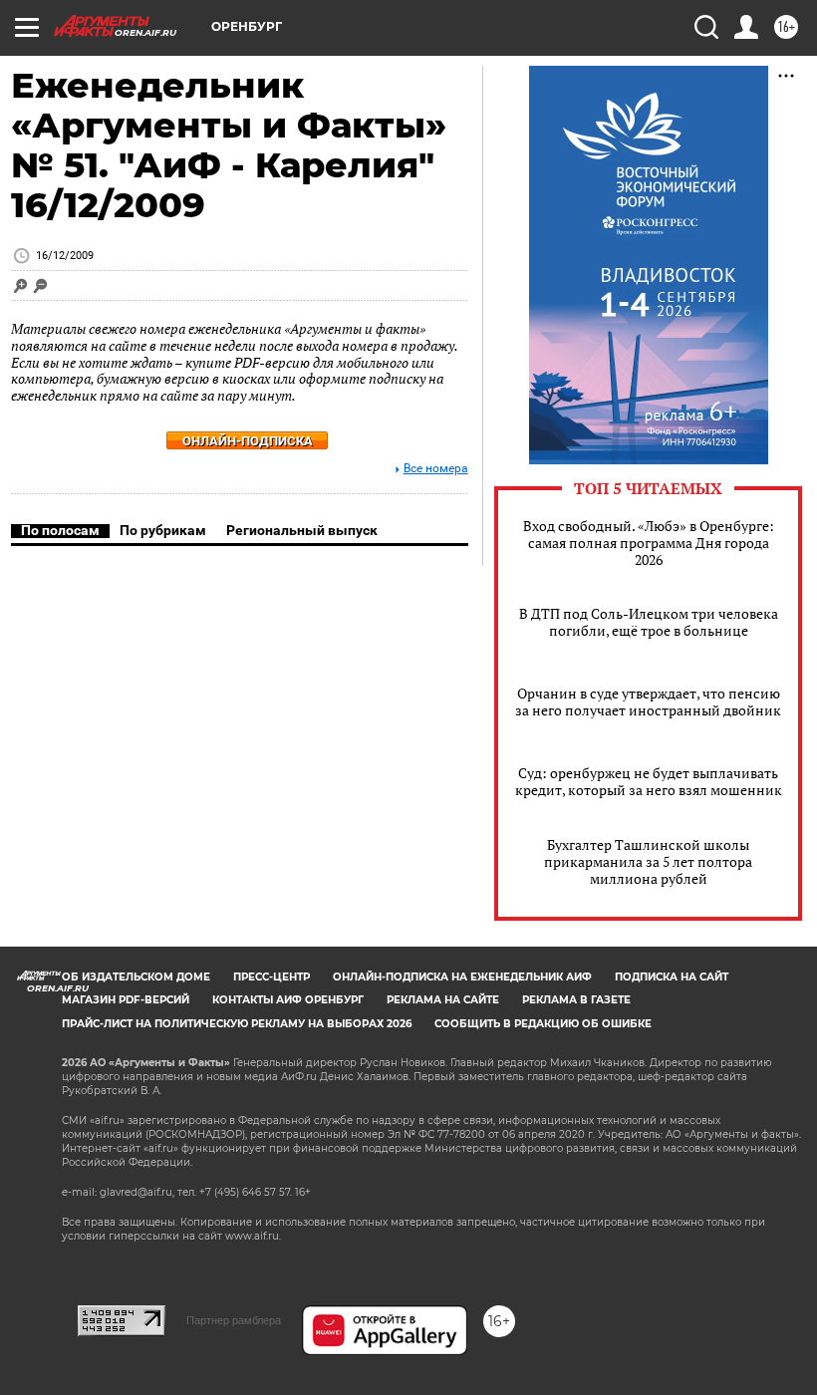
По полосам (60, 530)
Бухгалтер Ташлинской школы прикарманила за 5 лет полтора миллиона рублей (648, 861)
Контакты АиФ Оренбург (288, 999)
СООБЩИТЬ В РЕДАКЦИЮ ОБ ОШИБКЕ (543, 1023)
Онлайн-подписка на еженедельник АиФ (462, 977)
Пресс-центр (271, 977)
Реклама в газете (576, 999)
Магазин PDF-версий (125, 999)
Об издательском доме (136, 977)
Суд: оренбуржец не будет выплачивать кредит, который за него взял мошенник (648, 781)
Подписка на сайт (671, 977)
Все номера (436, 468)
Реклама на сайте (443, 999)
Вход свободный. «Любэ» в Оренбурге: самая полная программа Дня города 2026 (648, 542)
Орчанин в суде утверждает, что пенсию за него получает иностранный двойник (648, 701)
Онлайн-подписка (247, 440)
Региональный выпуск (302, 530)
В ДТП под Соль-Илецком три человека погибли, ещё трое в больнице (648, 622)
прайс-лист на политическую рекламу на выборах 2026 (236, 1023)
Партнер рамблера (233, 1320)
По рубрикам (163, 530)
